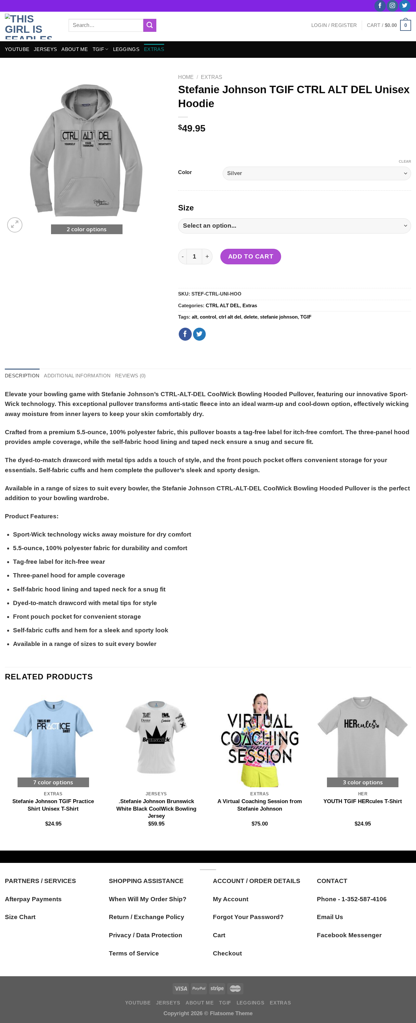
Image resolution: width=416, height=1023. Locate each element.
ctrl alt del (230, 317)
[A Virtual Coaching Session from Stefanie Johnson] (259, 738)
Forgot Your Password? (248, 917)
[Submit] (149, 25)
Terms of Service (134, 953)
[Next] (411, 765)
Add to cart (250, 256)
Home (186, 77)
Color (185, 172)
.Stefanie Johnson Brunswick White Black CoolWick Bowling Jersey (156, 808)
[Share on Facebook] (185, 334)
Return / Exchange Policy (146, 917)
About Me (74, 49)
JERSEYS (45, 49)
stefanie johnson (279, 317)
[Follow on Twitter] (404, 6)
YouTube (17, 49)
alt (194, 317)
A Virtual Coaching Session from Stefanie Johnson (259, 805)
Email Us (330, 917)
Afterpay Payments (33, 899)
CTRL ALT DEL (223, 305)
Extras (154, 49)
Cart (219, 935)
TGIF (98, 49)
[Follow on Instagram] (392, 6)
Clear (405, 161)
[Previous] (5, 765)
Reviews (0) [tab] (130, 375)
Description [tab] (22, 375)
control (208, 317)
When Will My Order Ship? (148, 899)
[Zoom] (14, 225)
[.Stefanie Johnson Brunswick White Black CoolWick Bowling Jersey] (156, 738)
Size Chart (20, 917)
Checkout (227, 953)
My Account (230, 899)
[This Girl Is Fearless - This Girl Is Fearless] (32, 26)
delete (250, 317)
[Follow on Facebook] (380, 6)
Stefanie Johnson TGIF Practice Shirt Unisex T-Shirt (53, 805)
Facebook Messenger (349, 935)
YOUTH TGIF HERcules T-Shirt (362, 801)
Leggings (126, 49)
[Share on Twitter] (199, 334)
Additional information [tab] (77, 375)
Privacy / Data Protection (145, 935)
